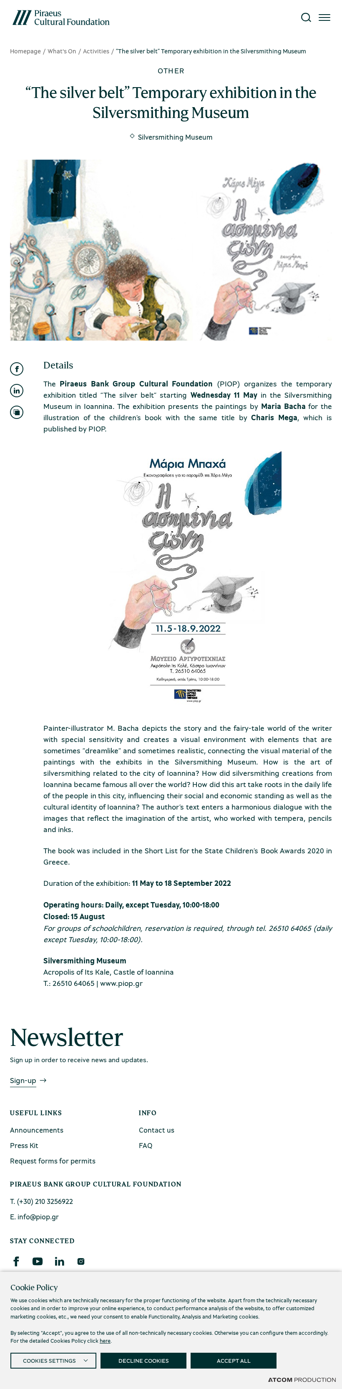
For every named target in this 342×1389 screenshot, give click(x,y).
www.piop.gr (121, 983)
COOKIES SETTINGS (49, 1360)
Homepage (25, 51)
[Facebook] (16, 1261)
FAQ (145, 1145)
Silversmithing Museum (175, 137)
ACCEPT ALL (234, 1360)
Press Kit (24, 1145)
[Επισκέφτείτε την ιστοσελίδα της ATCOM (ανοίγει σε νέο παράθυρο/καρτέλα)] (302, 1379)
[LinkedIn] (59, 1261)
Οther (171, 70)
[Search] (306, 17)
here (105, 1340)
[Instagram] (80, 1261)
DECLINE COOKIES (143, 1360)
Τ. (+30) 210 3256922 (41, 1201)
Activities (96, 51)
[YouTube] (37, 1261)
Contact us (156, 1130)
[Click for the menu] (324, 17)
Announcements (36, 1130)
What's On (62, 51)
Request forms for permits (53, 1161)
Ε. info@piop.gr (34, 1216)
